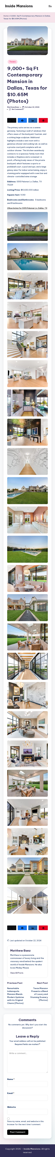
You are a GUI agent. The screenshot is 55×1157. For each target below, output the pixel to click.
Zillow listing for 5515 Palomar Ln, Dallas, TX (27, 208)
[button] (16, 973)
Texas (12, 62)
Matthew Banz (20, 950)
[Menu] (50, 6)
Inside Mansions (19, 6)
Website (11, 1107)
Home (6, 16)
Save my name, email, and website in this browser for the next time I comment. (25, 1123)
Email (10, 1093)
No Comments (17, 109)
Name (11, 1079)
